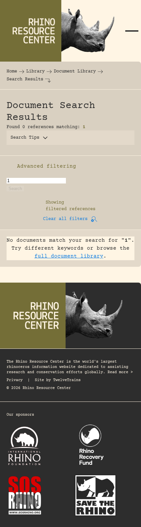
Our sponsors (20, 415)
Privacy (15, 380)
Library (35, 71)
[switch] (10, 166)
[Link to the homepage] (61, 31)
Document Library (75, 71)
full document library (68, 256)
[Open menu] (132, 31)
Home (12, 71)
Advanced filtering (46, 166)
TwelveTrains (67, 380)
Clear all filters (65, 219)
